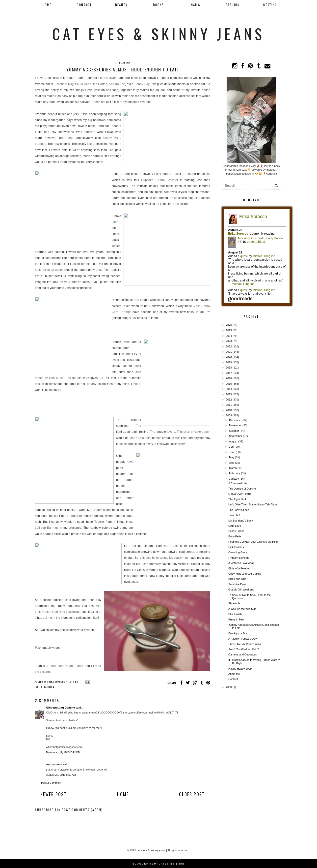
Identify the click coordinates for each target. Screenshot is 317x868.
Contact (233, 679)
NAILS (195, 4)
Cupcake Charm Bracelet (159, 180)
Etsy (94, 666)
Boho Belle (234, 536)
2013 (229, 394)
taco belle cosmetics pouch (164, 557)
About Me (234, 673)
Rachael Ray (64, 84)
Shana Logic (74, 666)
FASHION (233, 4)
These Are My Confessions (244, 644)
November (235, 425)
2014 (229, 388)
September (235, 435)
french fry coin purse (49, 378)
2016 (229, 378)
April (231, 462)
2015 (229, 383)
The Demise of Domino (242, 488)
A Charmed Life (237, 483)
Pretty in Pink (236, 619)
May (231, 457)
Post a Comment (51, 782)
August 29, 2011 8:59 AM (61, 774)
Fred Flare (57, 666)
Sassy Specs (236, 530)
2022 (229, 346)
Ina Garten (100, 84)
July (231, 446)
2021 (229, 351)
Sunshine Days (237, 584)
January (234, 478)
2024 (229, 335)
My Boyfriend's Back (240, 520)
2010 (229, 410)
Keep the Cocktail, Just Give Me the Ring (253, 541)
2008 (229, 687)
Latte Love (234, 525)
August (233, 441)
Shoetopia (234, 603)
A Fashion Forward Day (242, 638)
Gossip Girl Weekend (241, 589)
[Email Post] (87, 681)
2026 (229, 325)
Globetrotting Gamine (60, 707)
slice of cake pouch (197, 432)
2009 (229, 415)
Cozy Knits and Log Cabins (244, 573)
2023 (229, 341)
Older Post (192, 794)
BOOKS (158, 4)
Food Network (108, 78)
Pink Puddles (236, 547)
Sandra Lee (117, 84)
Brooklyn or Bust (238, 633)
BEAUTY (121, 4)
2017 (229, 373)
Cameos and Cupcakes (242, 654)
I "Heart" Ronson (238, 557)
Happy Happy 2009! (240, 668)
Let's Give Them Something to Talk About (253, 504)
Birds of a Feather (239, 568)
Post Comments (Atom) (82, 809)
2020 (229, 357)
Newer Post (53, 794)
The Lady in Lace (238, 509)
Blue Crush (235, 614)
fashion (49, 687)
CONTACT (84, 4)
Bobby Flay (142, 84)
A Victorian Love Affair (241, 562)
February (234, 473)
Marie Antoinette (140, 438)
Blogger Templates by (158, 863)
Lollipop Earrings (46, 527)
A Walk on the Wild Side (242, 608)
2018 (229, 367)
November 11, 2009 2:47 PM (63, 752)
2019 (229, 362)
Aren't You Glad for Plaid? (243, 649)
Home (47, 4)
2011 (229, 404)
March (233, 467)
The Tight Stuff (237, 499)
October (234, 430)
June (232, 452)
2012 (229, 399)
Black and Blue (237, 578)
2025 (229, 330)
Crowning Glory (237, 552)
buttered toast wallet (49, 270)
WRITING (270, 4)
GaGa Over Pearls (239, 493)
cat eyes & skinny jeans (158, 33)
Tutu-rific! (234, 515)
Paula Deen (83, 84)
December (235, 420)
